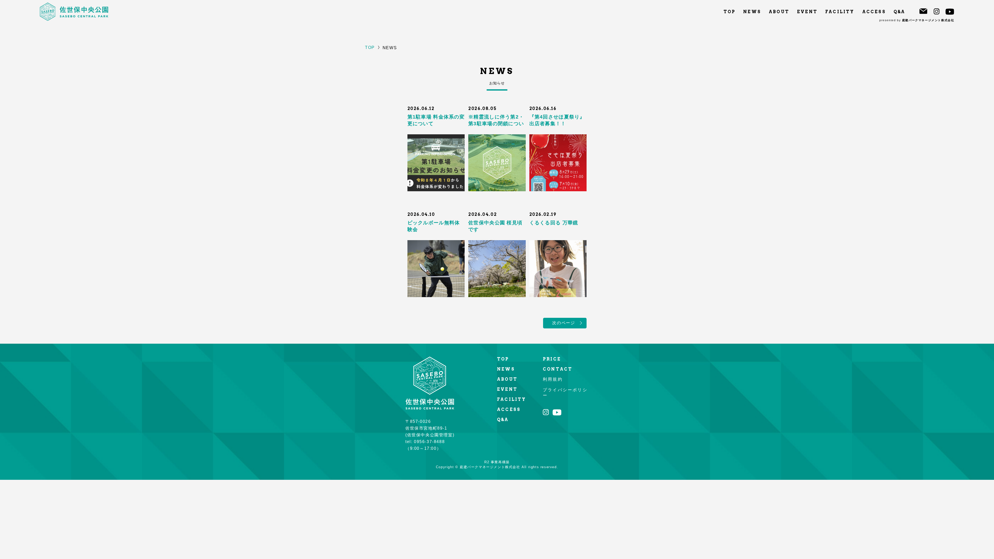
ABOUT (779, 11)
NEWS (752, 11)
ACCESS (874, 11)
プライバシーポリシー (565, 393)
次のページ (563, 323)
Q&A (899, 11)
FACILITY (839, 11)
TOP (729, 11)
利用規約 (553, 379)
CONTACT (557, 369)
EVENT (807, 11)
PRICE (552, 359)
